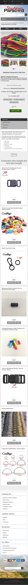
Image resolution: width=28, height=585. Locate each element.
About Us (5, 509)
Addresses (5, 535)
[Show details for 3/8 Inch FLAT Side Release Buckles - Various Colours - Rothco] (14, 183)
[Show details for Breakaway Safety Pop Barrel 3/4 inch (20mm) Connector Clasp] (14, 303)
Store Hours (6, 500)
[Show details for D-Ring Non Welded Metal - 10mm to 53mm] (14, 464)
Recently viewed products (9, 548)
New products (6, 546)
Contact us (5, 522)
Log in (9, 3)
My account (6, 530)
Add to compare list (20, 99)
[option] (5, 63)
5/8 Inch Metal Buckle (7, 408)
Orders (4, 532)
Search (26, 15)
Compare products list (8, 550)
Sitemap (5, 517)
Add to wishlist (8, 99)
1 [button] (13, 68)
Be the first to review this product (14, 85)
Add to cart (15, 110)
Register (5, 3)
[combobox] (11, 15)
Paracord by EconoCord (17, 88)
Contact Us (5, 125)
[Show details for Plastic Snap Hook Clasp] (14, 263)
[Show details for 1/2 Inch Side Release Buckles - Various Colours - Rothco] (14, 384)
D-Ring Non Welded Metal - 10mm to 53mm (13, 448)
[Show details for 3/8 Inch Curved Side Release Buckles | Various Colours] (14, 223)
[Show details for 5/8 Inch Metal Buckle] (14, 424)
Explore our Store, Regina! (10, 497)
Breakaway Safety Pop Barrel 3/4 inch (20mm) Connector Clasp (12, 289)
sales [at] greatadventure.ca (18, 1)
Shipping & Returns (8, 502)
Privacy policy (6, 504)
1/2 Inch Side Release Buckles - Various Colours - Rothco (12, 369)
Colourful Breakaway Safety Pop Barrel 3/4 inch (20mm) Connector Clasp (13, 329)
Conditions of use (7, 506)
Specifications (6, 122)
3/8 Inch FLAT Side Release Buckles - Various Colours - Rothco (12, 168)
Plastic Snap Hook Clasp (8, 248)
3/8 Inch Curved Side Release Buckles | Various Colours (12, 208)
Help (4, 519)
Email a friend (15, 102)
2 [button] (14, 68)
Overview (5, 119)
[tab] (14, 119)
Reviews (5, 127)
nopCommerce (16, 580)
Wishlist (5, 537)
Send (22, 568)
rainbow (13, 156)
